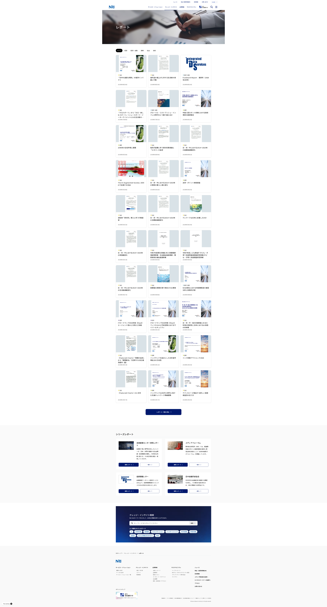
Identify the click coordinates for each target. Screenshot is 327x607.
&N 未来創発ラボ (203, 7)
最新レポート (128, 464)
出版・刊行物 (139, 570)
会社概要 (155, 579)
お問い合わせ (205, 2)
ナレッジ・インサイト (171, 7)
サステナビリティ (191, 7)
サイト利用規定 (170, 598)
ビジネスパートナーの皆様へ (203, 580)
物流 (157, 536)
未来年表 (138, 532)
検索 (192, 523)
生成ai (133, 536)
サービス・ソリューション (155, 7)
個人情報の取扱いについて (188, 598)
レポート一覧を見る (163, 412)
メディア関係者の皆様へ (201, 577)
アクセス (197, 583)
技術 (154, 50)
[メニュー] (216, 7)
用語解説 (138, 574)
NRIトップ (119, 553)
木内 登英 (184, 532)
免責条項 (163, 598)
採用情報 (196, 2)
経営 (125, 50)
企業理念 (155, 572)
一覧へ (149, 464)
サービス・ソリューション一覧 (123, 574)
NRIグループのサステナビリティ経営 (180, 572)
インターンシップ (172, 532)
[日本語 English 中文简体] (214, 2)
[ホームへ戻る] (111, 7)
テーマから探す (120, 572)
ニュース (175, 2)
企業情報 (182, 7)
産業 (142, 50)
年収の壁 (193, 532)
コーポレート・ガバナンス (159, 576)
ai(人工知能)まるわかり (145, 536)
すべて (119, 50)
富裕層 (147, 532)
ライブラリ (174, 576)
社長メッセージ (156, 570)
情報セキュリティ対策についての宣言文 (203, 598)
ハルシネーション (157, 532)
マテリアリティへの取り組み (179, 574)
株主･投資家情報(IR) (185, 2)
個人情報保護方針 (178, 598)
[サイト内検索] (211, 7)
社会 (148, 50)
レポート (138, 572)
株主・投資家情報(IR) (201, 570)
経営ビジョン (156, 574)
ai (131, 532)
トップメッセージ (176, 570)
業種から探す (119, 570)
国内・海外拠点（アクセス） (160, 581)
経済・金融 (134, 50)
